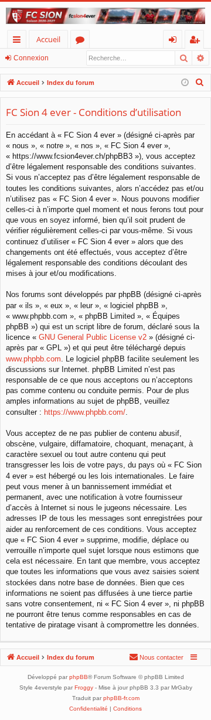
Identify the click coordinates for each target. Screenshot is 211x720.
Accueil (48, 39)
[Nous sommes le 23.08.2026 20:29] (185, 83)
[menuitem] (200, 82)
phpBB (78, 677)
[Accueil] (105, 16)
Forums (82, 41)
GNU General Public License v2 (93, 337)
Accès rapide (19, 41)
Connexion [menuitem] (175, 41)
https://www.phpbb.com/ (84, 412)
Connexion (31, 58)
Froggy (83, 687)
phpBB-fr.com (121, 698)
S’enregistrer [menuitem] (196, 41)
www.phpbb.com (33, 358)
